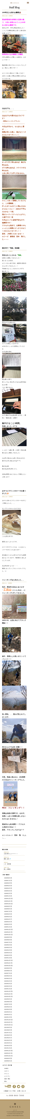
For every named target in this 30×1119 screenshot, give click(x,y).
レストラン (7, 1076)
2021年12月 (7, 1019)
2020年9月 (7, 1058)
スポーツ (6, 1071)
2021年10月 (7, 1025)
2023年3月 (7, 983)
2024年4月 (7, 950)
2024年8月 (7, 939)
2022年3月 (7, 1012)
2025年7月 (7, 911)
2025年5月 (7, 916)
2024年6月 (7, 945)
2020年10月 (7, 1055)
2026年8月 (7, 878)
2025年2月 (7, 924)
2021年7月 (7, 1032)
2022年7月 (7, 1004)
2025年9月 (7, 906)
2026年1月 (7, 896)
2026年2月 (7, 893)
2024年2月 (7, 955)
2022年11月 (7, 994)
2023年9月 (7, 968)
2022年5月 (7, 1009)
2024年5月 (7, 947)
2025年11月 (7, 901)
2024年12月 (7, 929)
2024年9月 (7, 937)
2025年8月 (7, 908)
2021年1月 (7, 1048)
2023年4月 (7, 981)
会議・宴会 (7, 1078)
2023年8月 (7, 970)
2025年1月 (7, 927)
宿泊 (5, 1081)
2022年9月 (7, 999)
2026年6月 (7, 883)
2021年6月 (7, 1035)
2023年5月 (7, 978)
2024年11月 (7, 932)
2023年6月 (7, 976)
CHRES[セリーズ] (15, 2)
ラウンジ (6, 1073)
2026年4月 (7, 888)
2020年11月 (7, 1053)
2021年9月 (7, 1027)
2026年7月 (7, 880)
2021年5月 (7, 1037)
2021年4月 (7, 1040)
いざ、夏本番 (7, 864)
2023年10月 (7, 965)
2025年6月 (7, 914)
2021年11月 (7, 1022)
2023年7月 (7, 973)
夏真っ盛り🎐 (7, 859)
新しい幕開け (7, 869)
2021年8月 (7, 1030)
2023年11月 (7, 963)
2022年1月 (7, 1017)
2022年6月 (7, 1007)
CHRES (6, 1068)
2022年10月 (7, 996)
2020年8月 (7, 1061)
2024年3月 (7, 952)
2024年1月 (7, 957)
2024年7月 (7, 942)
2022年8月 (7, 1001)
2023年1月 (7, 988)
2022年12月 (7, 991)
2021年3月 (7, 1043)
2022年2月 (7, 1014)
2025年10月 (7, 903)
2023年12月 (7, 960)
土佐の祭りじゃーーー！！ (11, 853)
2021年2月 (7, 1045)
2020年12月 (7, 1050)
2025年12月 (7, 898)
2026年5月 (7, 885)
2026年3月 (7, 891)
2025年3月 (7, 921)
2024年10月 (7, 934)
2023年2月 (7, 986)
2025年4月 (7, 919)
